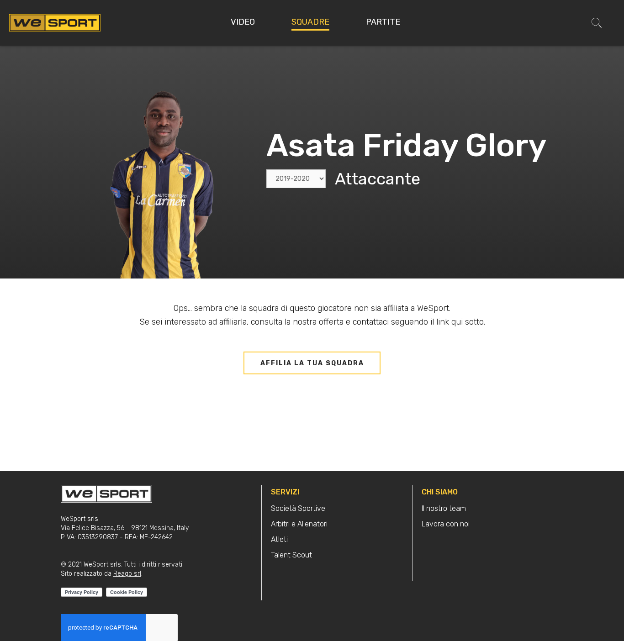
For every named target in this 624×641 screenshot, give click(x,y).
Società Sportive (298, 508)
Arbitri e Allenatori (299, 524)
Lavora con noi (446, 524)
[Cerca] (597, 23)
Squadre (310, 22)
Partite (383, 22)
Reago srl (127, 574)
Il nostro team (444, 508)
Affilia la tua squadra (312, 363)
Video (243, 22)
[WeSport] (54, 22)
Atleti (279, 539)
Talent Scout (291, 555)
